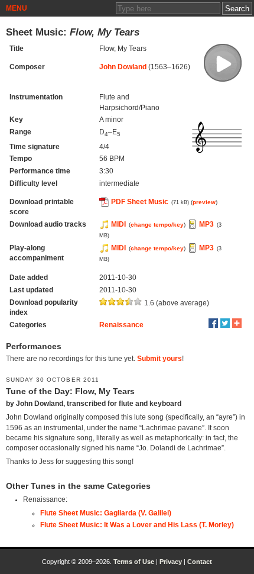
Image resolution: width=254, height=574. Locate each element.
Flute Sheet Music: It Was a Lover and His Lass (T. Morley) (137, 524)
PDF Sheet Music (139, 201)
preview (204, 202)
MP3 (206, 224)
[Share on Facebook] (213, 323)
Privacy (170, 561)
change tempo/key (157, 224)
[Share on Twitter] (225, 323)
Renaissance (121, 324)
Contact (199, 561)
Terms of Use (133, 561)
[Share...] (237, 323)
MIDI (118, 224)
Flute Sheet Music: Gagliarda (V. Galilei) (105, 513)
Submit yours (159, 358)
